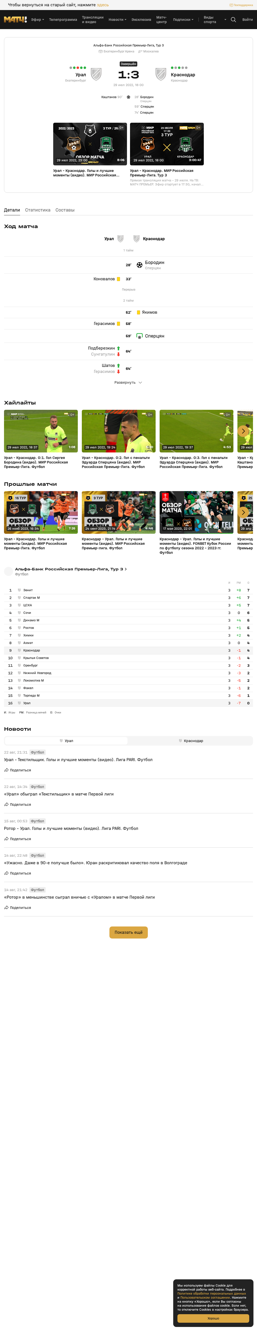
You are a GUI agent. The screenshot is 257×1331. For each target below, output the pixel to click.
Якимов (149, 312)
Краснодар (183, 75)
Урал (81, 75)
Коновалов (104, 279)
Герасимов (104, 323)
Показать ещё (129, 932)
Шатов (108, 365)
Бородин (154, 262)
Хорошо (213, 1318)
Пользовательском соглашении (205, 1298)
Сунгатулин (103, 354)
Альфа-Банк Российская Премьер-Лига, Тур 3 (128, 45)
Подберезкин (101, 348)
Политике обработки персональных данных (211, 1294)
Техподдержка (243, 5)
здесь (103, 5)
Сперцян (153, 268)
